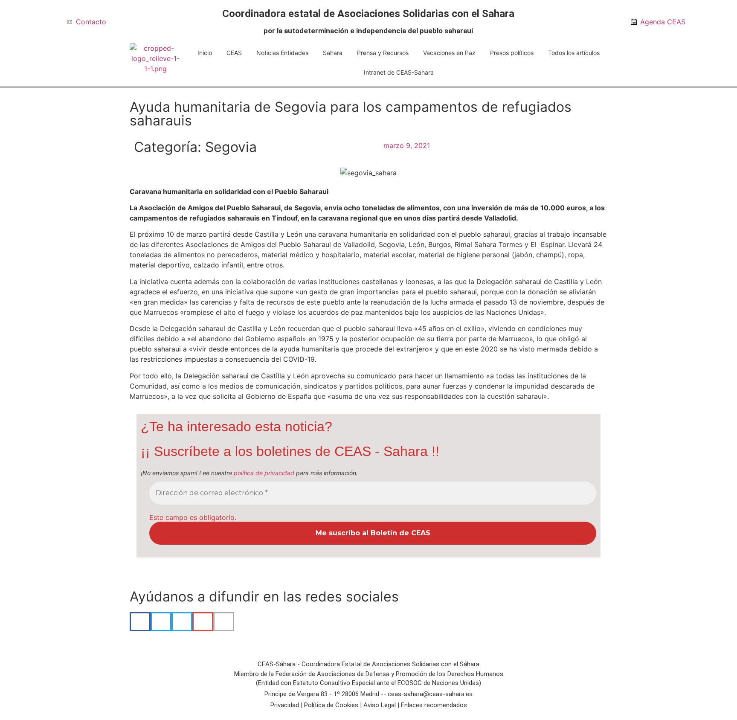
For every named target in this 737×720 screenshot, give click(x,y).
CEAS (234, 52)
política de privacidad (264, 472)
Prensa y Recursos (383, 52)
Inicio (204, 52)
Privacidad (284, 705)
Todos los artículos (574, 52)
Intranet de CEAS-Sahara (399, 72)
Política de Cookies (331, 705)
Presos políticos (512, 52)
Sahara (332, 52)
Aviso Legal (379, 705)
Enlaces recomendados (434, 705)
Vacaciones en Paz (449, 52)
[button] (140, 621)
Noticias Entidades (282, 52)
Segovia (231, 147)
